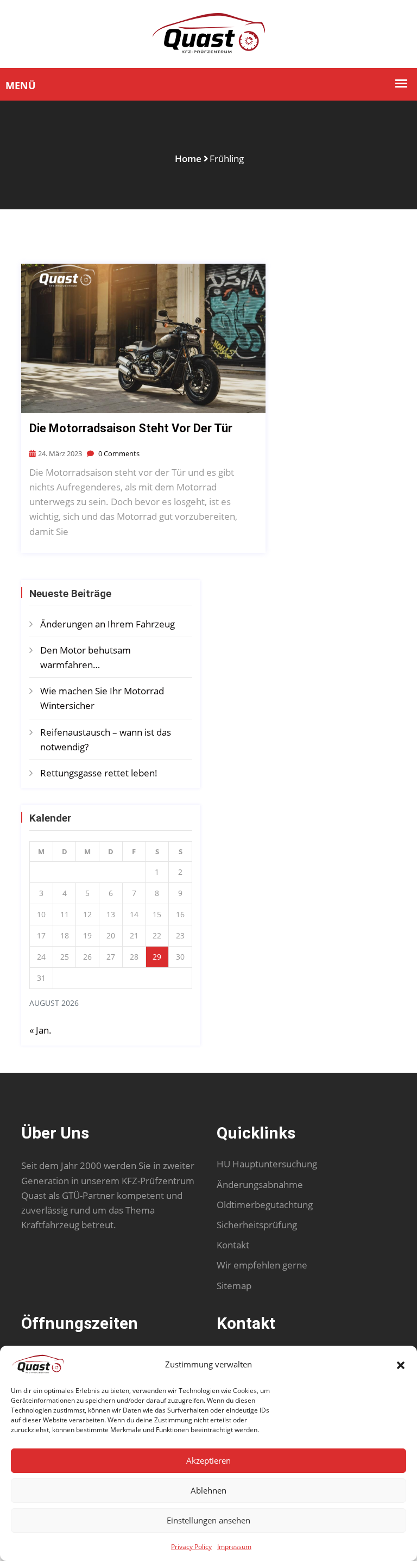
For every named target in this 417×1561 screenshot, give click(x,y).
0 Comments (118, 453)
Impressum (234, 1546)
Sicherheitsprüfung (257, 1224)
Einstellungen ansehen (208, 1520)
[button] (400, 1364)
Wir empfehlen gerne (262, 1265)
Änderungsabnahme (260, 1184)
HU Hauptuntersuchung (267, 1164)
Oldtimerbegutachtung (265, 1204)
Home (188, 158)
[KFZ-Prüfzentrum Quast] (208, 33)
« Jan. (40, 1030)
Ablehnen (208, 1490)
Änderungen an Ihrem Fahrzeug (107, 624)
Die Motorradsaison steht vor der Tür (130, 428)
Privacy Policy (191, 1546)
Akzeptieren (208, 1460)
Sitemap (234, 1285)
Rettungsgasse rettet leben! (100, 773)
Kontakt (233, 1245)
